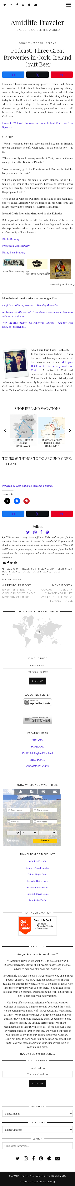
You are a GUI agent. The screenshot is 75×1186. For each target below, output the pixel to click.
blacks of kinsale (18, 569)
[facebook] (17, 5)
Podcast (25, 43)
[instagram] (11, 5)
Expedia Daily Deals (37, 881)
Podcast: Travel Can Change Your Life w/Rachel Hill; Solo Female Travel (56, 593)
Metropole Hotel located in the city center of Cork (52, 366)
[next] (70, 430)
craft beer (57, 569)
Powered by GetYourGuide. (17, 486)
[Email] (35, 5)
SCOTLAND (37, 746)
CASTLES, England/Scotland (37, 753)
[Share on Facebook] (8, 563)
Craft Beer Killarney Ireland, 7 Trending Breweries (30, 305)
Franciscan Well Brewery (16, 245)
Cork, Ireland (14, 579)
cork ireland (39, 569)
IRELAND (37, 740)
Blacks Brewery (10, 239)
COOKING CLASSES (37, 766)
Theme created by (37, 1181)
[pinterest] (23, 5)
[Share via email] (4, 563)
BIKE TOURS (37, 759)
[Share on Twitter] (12, 563)
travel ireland (40, 572)
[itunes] (49, 1158)
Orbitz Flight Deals (38, 874)
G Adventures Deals (37, 887)
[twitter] (4, 5)
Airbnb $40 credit (37, 861)
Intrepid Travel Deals (37, 893)
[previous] (5, 430)
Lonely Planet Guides (37, 868)
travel (25, 572)
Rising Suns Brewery (13, 252)
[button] (69, 5)
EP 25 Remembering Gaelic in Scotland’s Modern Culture (19, 591)
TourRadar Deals (37, 900)
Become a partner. (43, 486)
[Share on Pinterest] (16, 563)
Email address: (37, 665)
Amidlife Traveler (37, 22)
